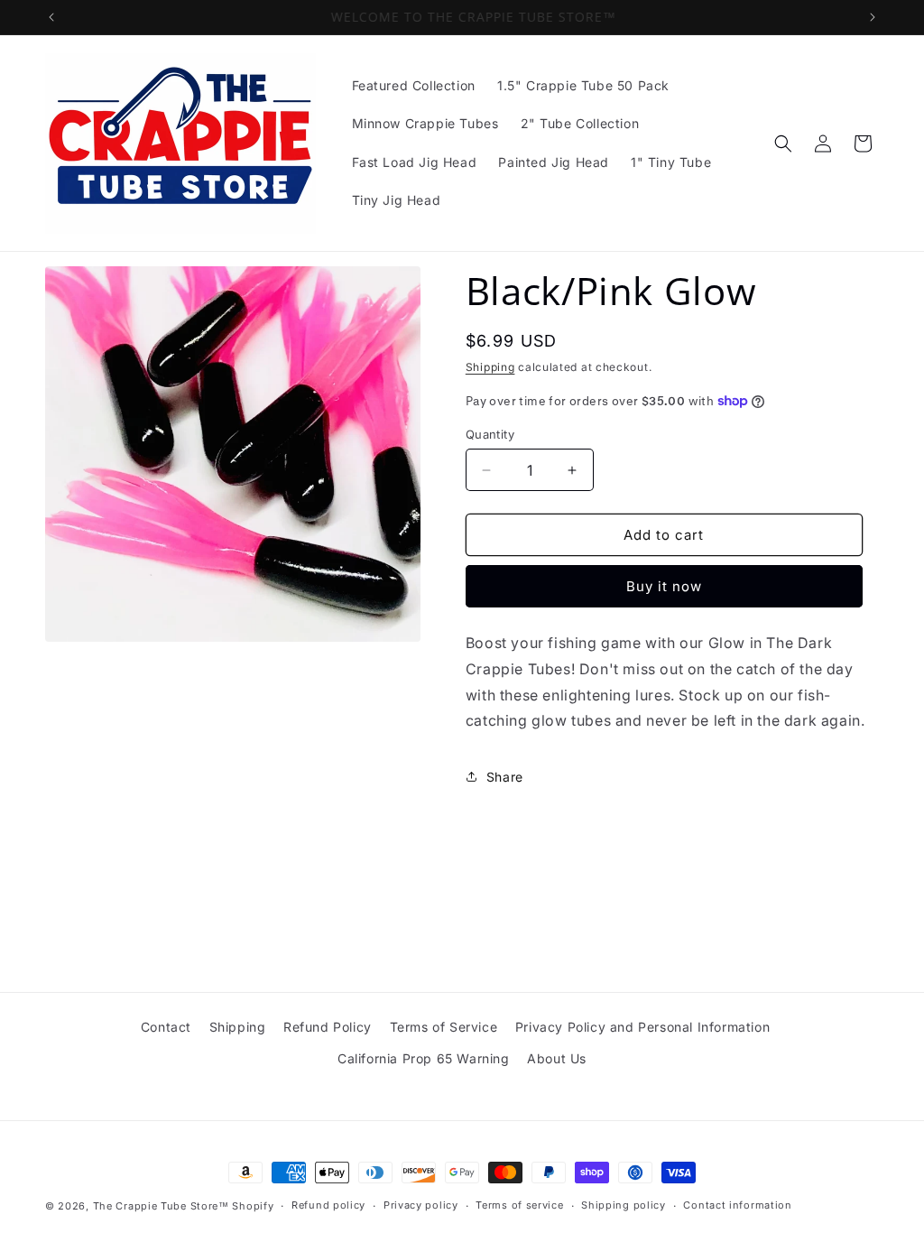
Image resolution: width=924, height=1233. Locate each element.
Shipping (490, 367)
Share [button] (504, 776)
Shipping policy (623, 1205)
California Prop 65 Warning (423, 1058)
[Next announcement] (872, 17)
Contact (166, 1026)
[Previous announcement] (51, 17)
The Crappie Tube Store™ (161, 1206)
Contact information (737, 1205)
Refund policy (328, 1205)
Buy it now (664, 586)
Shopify (252, 1206)
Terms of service (519, 1205)
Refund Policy (327, 1026)
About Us (557, 1058)
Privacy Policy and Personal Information (642, 1026)
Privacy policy (420, 1205)
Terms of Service (444, 1026)
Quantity (490, 434)
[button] (783, 143)
